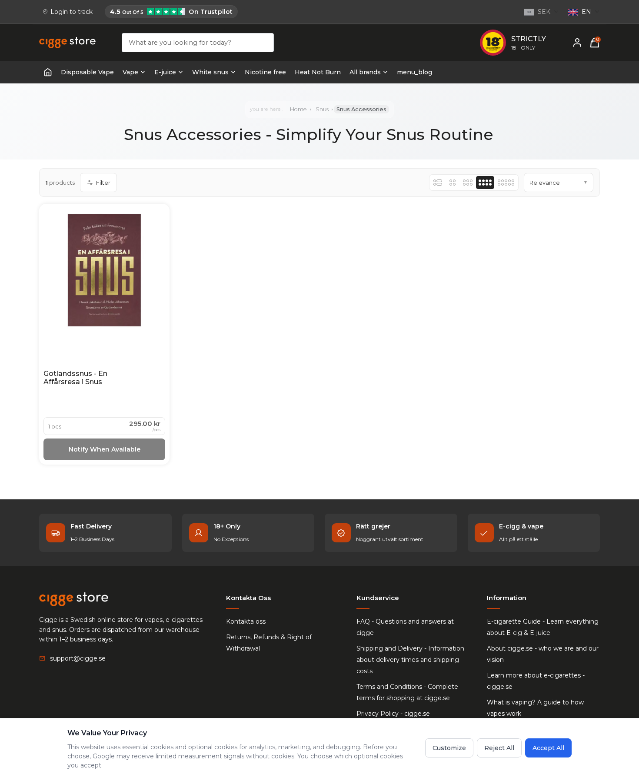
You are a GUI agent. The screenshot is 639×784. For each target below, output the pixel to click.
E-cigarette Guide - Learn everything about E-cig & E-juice (543, 627)
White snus (210, 72)
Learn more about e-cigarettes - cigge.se (536, 681)
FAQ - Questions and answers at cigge (405, 627)
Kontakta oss (246, 621)
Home (298, 109)
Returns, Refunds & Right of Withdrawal (269, 642)
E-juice (165, 72)
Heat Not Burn (318, 72)
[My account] (577, 42)
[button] (558, 182)
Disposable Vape (87, 72)
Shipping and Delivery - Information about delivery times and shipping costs (410, 659)
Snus (322, 109)
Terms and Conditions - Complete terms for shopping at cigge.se (407, 692)
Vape (130, 72)
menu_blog (414, 72)
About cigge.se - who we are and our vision (543, 654)
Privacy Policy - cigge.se (393, 714)
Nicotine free (265, 72)
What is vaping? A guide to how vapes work (535, 708)
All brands (365, 72)
